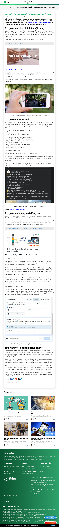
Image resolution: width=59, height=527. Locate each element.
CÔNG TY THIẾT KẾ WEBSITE (28, 466)
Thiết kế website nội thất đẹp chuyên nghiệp (35, 514)
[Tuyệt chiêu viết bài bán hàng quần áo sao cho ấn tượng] (16, 429)
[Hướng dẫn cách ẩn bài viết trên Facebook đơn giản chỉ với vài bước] (43, 429)
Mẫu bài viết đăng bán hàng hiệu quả (14, 412)
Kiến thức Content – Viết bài (47, 469)
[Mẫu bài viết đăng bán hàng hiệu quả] (16, 403)
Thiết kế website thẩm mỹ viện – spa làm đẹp (14, 521)
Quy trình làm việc (8, 469)
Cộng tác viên (7, 473)
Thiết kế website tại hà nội (49, 509)
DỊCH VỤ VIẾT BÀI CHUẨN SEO (29, 471)
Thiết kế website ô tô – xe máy (10, 518)
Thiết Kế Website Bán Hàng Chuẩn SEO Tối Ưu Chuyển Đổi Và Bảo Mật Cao (21, 512)
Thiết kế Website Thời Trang (25, 518)
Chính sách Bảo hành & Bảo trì (11, 466)
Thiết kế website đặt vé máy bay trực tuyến (13, 517)
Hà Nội (41, 471)
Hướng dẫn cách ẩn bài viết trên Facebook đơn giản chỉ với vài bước (43, 438)
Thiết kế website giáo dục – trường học (36, 521)
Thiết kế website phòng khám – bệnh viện (35, 517)
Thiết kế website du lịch (47, 520)
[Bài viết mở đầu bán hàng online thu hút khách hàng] (43, 403)
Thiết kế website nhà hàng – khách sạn (12, 509)
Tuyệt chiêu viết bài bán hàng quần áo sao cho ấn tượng (16, 438)
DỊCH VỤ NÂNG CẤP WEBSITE (28, 473)
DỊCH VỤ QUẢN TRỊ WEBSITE (28, 469)
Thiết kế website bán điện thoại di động (12, 514)
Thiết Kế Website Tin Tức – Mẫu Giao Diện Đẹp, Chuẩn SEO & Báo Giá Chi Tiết (22, 520)
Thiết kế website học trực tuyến (31, 515)
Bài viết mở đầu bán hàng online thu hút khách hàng (43, 412)
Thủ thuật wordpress (45, 466)
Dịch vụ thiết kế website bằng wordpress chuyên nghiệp (24, 228)
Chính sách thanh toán (9, 471)
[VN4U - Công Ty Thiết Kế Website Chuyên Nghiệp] (29, 2)
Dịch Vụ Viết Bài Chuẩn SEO (15, 43)
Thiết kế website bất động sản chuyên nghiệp (14, 511)
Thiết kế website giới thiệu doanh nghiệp (13, 515)
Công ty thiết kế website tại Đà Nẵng (32, 509)
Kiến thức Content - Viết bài (16, 7)
